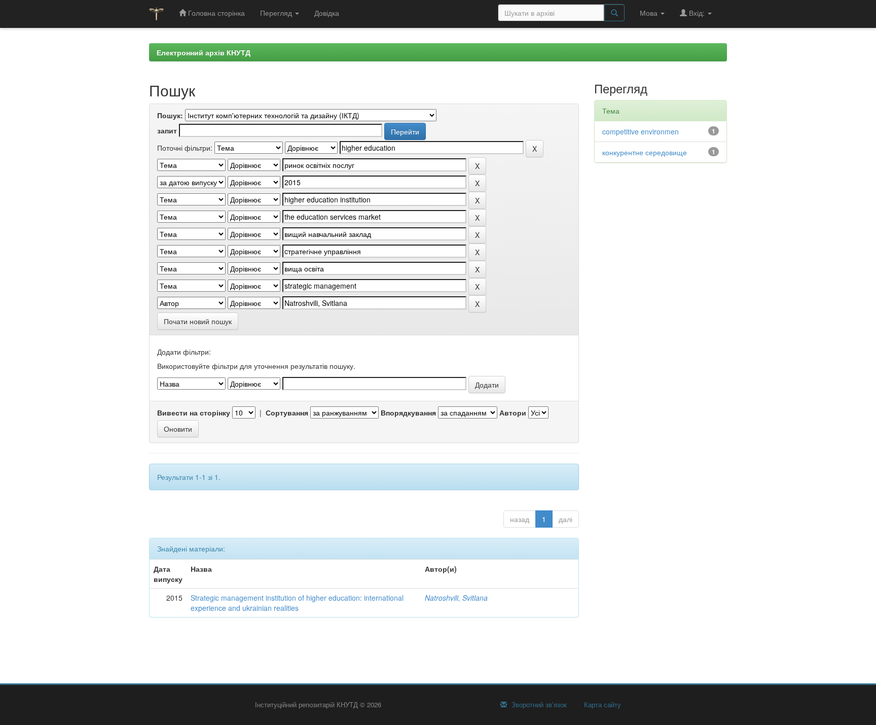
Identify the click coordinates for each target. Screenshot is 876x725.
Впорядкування (408, 412)
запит (167, 130)
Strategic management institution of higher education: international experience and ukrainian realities (297, 603)
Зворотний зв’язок (538, 704)
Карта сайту (601, 704)
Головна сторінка (215, 13)
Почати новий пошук (198, 321)
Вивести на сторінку (193, 412)
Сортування (287, 412)
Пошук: (170, 115)
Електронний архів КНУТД (203, 52)
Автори (512, 412)
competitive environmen (640, 131)
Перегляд (277, 13)
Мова (650, 13)
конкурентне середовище (644, 152)
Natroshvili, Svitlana (456, 598)
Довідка (326, 13)
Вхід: (697, 13)
